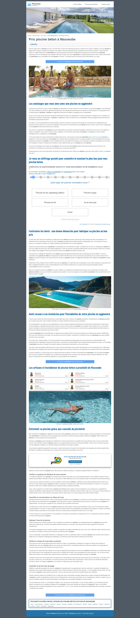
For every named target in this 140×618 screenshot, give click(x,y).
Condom (46, 604)
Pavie (89, 604)
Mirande (70, 604)
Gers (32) (43, 35)
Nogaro (101, 604)
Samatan (95, 604)
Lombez (33, 606)
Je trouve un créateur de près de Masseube (70, 595)
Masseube (50, 606)
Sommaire (33, 44)
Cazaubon (43, 606)
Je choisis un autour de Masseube (70, 61)
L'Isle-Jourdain (38, 604)
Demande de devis (75, 461)
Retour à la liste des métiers (70, 219)
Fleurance (52, 604)
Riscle (37, 606)
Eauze (58, 604)
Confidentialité (84, 224)
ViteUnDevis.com (98, 224)
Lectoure (64, 604)
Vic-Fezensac (77, 604)
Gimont (85, 604)
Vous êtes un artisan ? (106, 224)
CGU (80, 224)
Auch (32, 604)
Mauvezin (107, 604)
